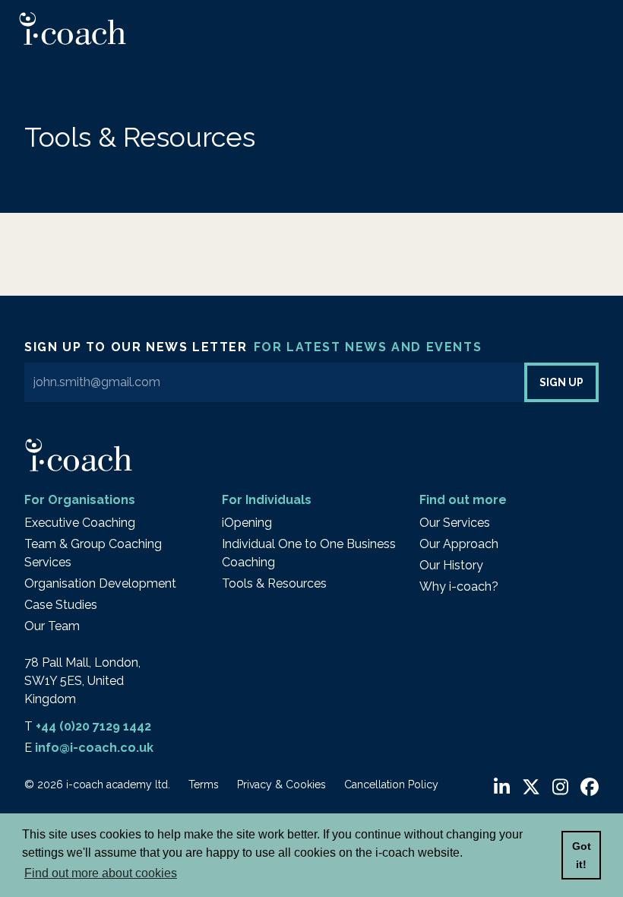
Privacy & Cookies (281, 784)
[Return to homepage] (72, 28)
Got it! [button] (581, 855)
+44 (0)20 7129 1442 (93, 726)
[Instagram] (560, 787)
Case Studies (60, 604)
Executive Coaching (79, 522)
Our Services (454, 522)
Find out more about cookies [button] (100, 873)
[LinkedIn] (502, 787)
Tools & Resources (274, 583)
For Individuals (267, 500)
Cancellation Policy (391, 784)
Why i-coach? (458, 586)
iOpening (247, 522)
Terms (203, 784)
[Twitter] (531, 787)
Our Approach (458, 544)
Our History (451, 565)
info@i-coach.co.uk (94, 747)
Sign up (561, 382)
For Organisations (79, 500)
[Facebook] (589, 787)
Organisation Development (100, 583)
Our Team (52, 626)
